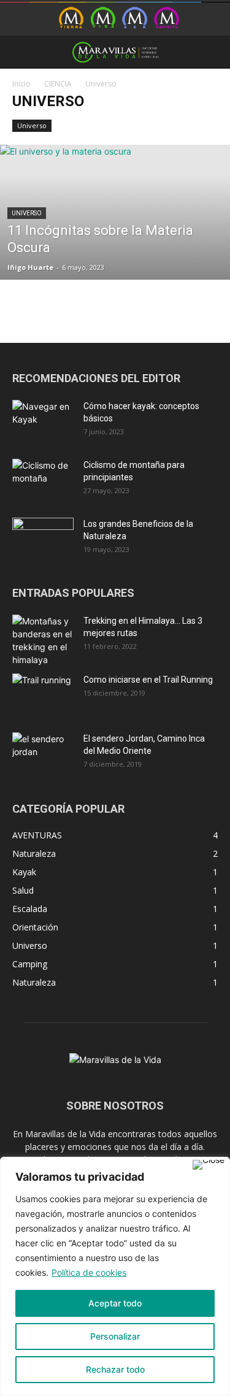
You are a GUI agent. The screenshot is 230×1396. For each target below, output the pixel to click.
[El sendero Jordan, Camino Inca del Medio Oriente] (43, 753)
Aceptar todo (115, 1303)
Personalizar (115, 1336)
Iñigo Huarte (30, 267)
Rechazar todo (115, 1369)
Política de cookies (89, 1272)
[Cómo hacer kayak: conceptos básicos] (43, 421)
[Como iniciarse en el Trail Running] (43, 694)
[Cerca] (208, 1165)
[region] (115, 1276)
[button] (20, 52)
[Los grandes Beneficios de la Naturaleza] (43, 539)
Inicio (21, 84)
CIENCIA (58, 84)
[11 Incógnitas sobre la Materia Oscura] (115, 244)
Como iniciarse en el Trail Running (148, 680)
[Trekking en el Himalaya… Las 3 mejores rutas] (43, 640)
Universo (32, 125)
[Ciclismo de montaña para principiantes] (43, 480)
